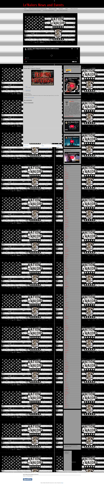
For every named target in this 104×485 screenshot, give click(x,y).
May (65, 171)
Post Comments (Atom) (44, 148)
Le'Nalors (72, 101)
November (66, 176)
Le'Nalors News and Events (43, 5)
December (66, 174)
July (65, 167)
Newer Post (26, 145)
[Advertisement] (42, 135)
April (65, 183)
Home (25, 8)
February (66, 172)
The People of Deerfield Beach (48, 10)
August (66, 190)
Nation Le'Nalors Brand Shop (62, 10)
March (66, 199)
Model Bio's (61, 8)
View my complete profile (69, 116)
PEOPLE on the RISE (52, 8)
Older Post (59, 145)
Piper (26, 86)
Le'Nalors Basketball (74, 8)
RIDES (66, 8)
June (65, 169)
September (66, 178)
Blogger (62, 482)
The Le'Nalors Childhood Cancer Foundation (32, 10)
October (66, 206)
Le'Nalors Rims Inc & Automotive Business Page (38, 8)
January (66, 185)
